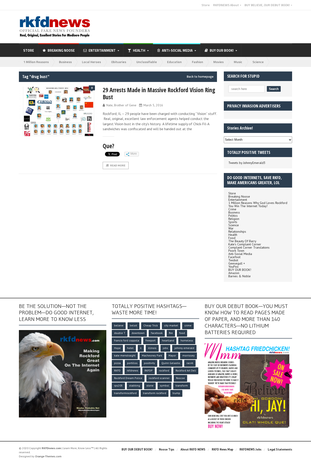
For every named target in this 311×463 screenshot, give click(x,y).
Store (205, 5)
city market (171, 325)
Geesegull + (236, 263)
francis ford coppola (126, 340)
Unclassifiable (146, 61)
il (141, 348)
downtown (138, 333)
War (231, 228)
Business (65, 61)
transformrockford (125, 393)
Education (174, 61)
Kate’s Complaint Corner (244, 244)
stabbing (134, 385)
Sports (232, 222)
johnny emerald (184, 348)
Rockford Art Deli (186, 370)
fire (171, 333)
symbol (164, 385)
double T (119, 333)
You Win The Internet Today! (248, 206)
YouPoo (233, 267)
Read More (117, 165)
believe (118, 325)
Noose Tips (166, 449)
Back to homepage (200, 76)
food (182, 333)
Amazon (233, 273)
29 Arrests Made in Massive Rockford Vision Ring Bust (159, 93)
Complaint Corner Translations (249, 247)
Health (232, 235)
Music (238, 61)
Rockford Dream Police (128, 378)
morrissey (188, 355)
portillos (132, 363)
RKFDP (149, 370)
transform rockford (154, 393)
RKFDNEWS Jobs (250, 449)
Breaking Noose (61, 50)
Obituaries (118, 61)
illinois (152, 348)
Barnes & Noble (239, 276)
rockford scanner (159, 378)
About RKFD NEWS (193, 449)
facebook (157, 333)
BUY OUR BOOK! (239, 270)
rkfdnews (132, 370)
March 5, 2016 (153, 105)
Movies (218, 61)
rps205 (118, 385)
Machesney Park (152, 355)
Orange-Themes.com (48, 456)
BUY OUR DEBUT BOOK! (137, 449)
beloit (133, 325)
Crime (232, 209)
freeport (150, 340)
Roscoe (180, 378)
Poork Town (236, 251)
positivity (149, 363)
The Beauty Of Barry (242, 241)
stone (149, 385)
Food (231, 238)
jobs (165, 348)
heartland (168, 340)
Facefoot (234, 257)
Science (258, 61)
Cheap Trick (150, 325)
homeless (187, 340)
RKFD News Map (222, 449)
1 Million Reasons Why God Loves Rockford (257, 203)
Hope (117, 348)
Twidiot (233, 260)
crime (187, 325)
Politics (233, 216)
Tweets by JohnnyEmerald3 (246, 163)
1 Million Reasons (36, 61)
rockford (164, 370)
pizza (117, 363)
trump (176, 393)
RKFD (117, 370)
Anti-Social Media (240, 254)
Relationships (237, 231)
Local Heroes (91, 61)
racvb (189, 363)
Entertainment (237, 200)
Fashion (197, 61)
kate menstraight (124, 355)
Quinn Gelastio (170, 363)
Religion (233, 219)
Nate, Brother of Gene (121, 105)
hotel (130, 348)
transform (182, 385)
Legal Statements (280, 449)
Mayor (172, 355)
